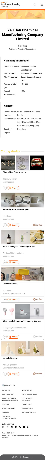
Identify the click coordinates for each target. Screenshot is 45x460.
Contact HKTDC (7, 394)
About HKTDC (27, 390)
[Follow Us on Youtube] (24, 427)
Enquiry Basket (22, 457)
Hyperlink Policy (27, 408)
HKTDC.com (6, 390)
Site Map (5, 412)
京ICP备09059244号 (29, 412)
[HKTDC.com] (22, 386)
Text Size (5, 404)
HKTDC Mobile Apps (29, 394)
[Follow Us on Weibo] (16, 427)
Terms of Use (26, 404)
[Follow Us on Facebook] (3, 427)
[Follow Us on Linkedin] (11, 427)
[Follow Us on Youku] (28, 427)
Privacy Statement (8, 408)
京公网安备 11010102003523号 (9, 417)
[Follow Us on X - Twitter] (7, 427)
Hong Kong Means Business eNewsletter (10, 399)
